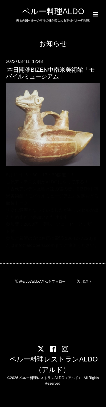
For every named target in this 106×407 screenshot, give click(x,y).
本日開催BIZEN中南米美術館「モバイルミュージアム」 (50, 73)
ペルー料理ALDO (53, 11)
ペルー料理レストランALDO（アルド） (53, 364)
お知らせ (53, 43)
